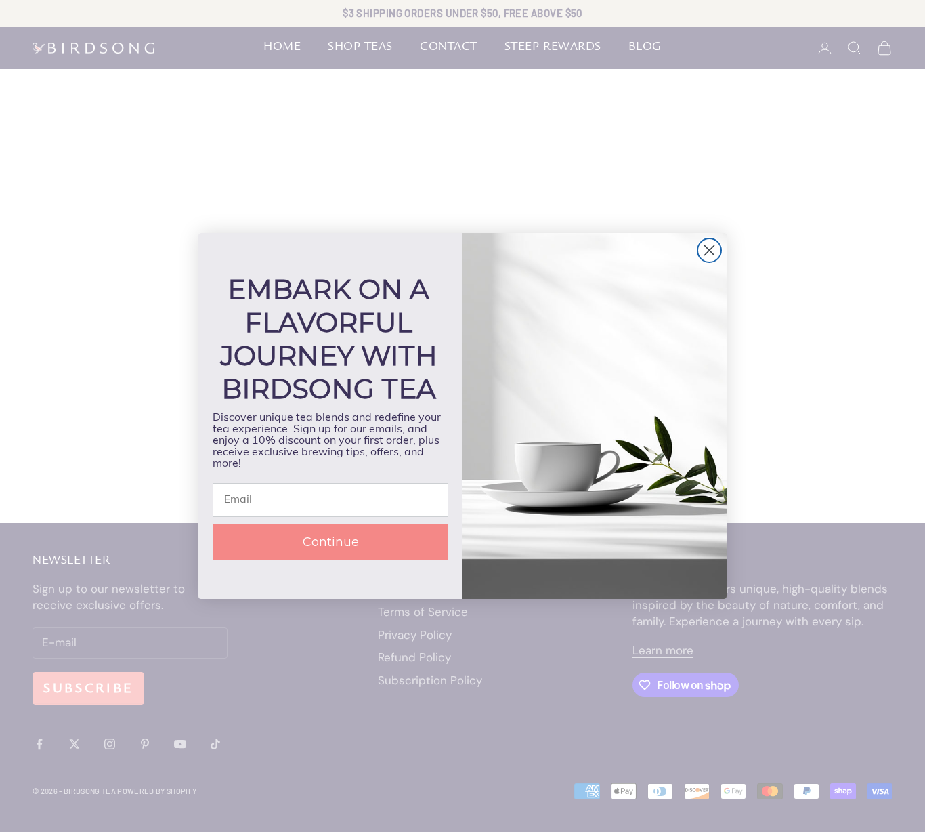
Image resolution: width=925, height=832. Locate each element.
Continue (331, 542)
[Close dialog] (709, 250)
